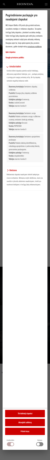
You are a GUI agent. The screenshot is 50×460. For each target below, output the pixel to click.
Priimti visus (25, 431)
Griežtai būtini (10, 440)
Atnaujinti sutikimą (25, 422)
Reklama (39, 440)
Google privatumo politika (15, 57)
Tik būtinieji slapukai (25, 413)
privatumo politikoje (35, 46)
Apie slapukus (11, 52)
